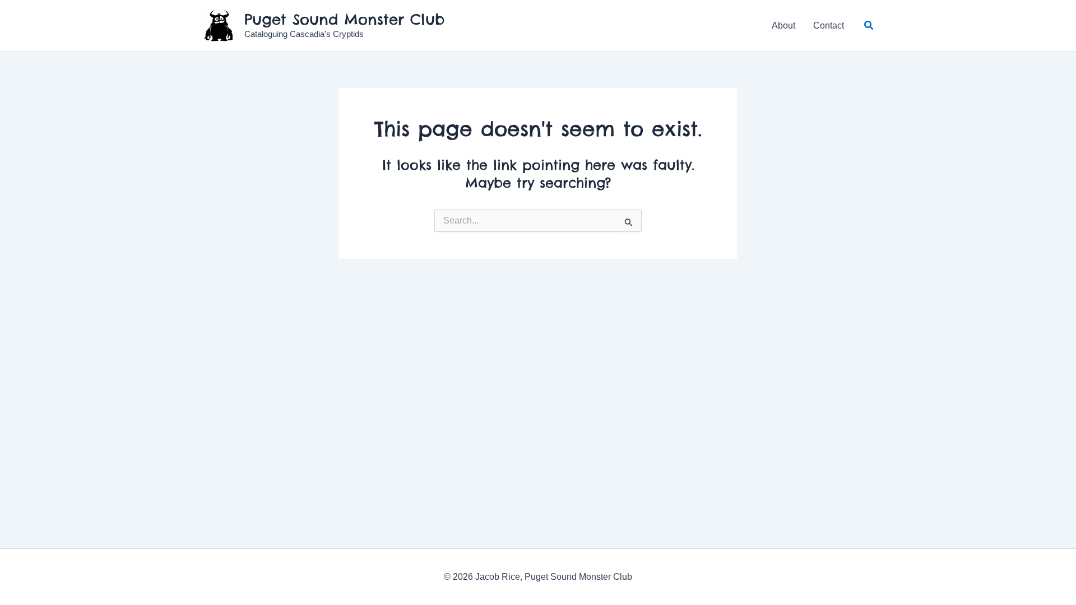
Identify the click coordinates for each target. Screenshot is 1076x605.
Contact (828, 25)
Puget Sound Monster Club (344, 19)
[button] (869, 25)
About (783, 25)
